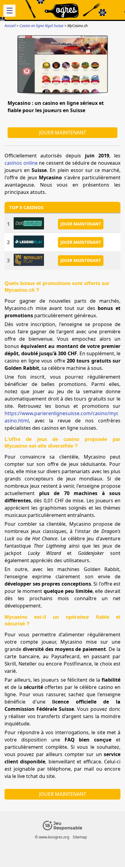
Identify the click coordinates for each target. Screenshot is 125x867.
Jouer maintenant (62, 132)
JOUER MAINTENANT (80, 224)
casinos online (21, 163)
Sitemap (80, 837)
